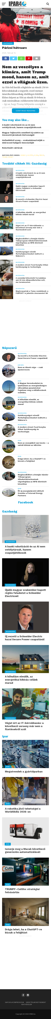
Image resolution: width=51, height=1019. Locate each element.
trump (4, 157)
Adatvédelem (26, 1004)
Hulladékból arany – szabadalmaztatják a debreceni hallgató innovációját (23, 141)
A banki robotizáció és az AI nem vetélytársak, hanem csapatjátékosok (21, 126)
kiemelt (23, 155)
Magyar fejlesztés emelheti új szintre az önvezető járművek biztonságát (23, 133)
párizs (41, 155)
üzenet (10, 157)
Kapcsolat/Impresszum (14, 1002)
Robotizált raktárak (12, 148)
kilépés (30, 155)
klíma (36, 155)
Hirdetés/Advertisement (36, 1002)
